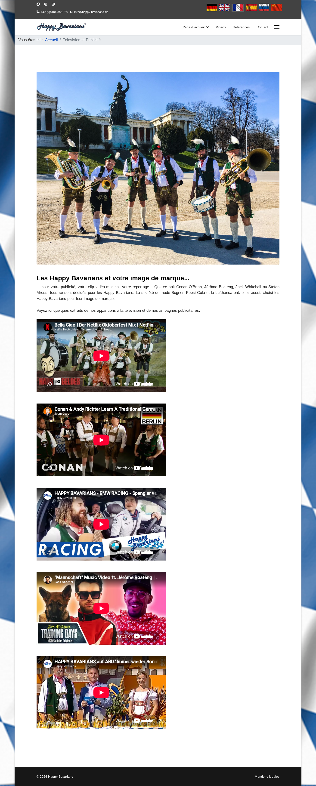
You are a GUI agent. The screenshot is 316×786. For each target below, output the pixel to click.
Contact (262, 27)
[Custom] (53, 4)
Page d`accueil (193, 27)
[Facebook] (38, 4)
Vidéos (221, 27)
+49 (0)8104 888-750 (54, 12)
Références (241, 27)
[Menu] (276, 27)
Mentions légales (267, 776)
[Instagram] (45, 4)
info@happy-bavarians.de (91, 12)
